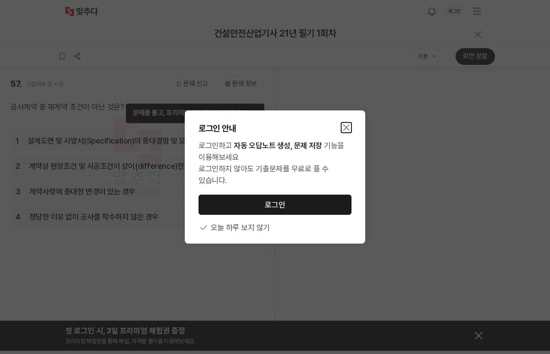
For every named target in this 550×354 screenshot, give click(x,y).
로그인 (275, 204)
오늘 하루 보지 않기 (240, 227)
